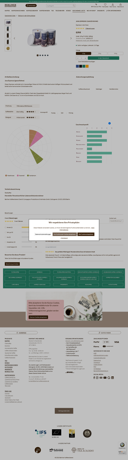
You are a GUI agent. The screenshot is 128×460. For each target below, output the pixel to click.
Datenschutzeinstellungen (43, 234)
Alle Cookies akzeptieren (86, 234)
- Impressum (64, 238)
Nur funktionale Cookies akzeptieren (65, 234)
